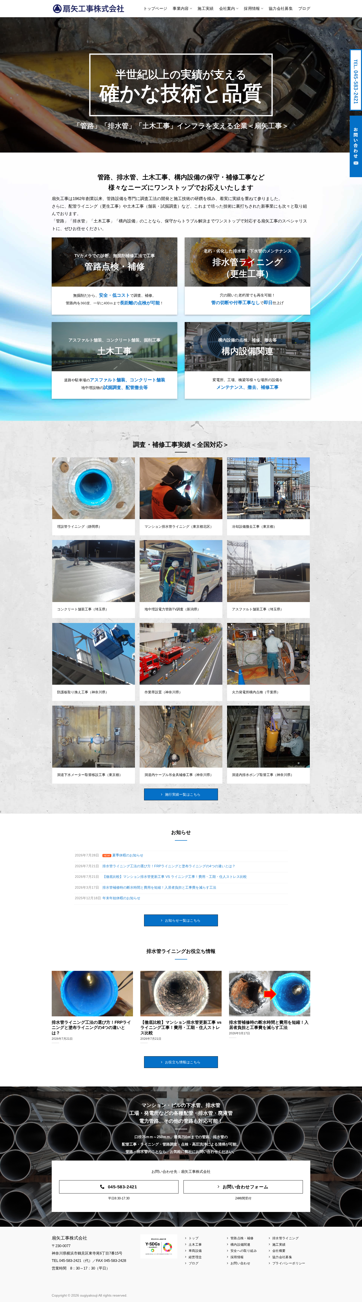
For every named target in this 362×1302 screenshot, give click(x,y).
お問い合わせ (356, 146)
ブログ (304, 8)
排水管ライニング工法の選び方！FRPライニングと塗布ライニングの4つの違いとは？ (91, 1027)
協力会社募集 (281, 8)
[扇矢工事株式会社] (89, 8)
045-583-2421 (356, 80)
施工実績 (205, 8)
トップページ (155, 8)
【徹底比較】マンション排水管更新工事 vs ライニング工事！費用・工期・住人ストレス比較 (180, 1027)
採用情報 (252, 8)
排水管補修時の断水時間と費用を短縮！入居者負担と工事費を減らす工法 (269, 1025)
